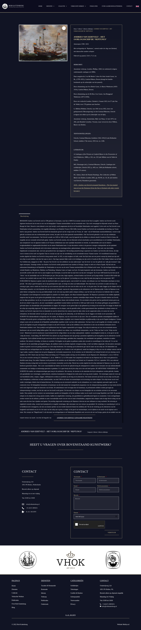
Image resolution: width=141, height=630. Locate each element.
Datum (76, 512)
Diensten (49, 6)
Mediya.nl (126, 624)
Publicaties (94, 6)
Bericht (76, 495)
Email (76, 486)
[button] (64, 28)
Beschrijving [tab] (24, 216)
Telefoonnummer (103, 486)
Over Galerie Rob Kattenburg (112, 6)
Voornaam (77, 476)
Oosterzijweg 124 (27, 482)
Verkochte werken (77, 6)
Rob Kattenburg (22, 624)
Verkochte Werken (18, 596)
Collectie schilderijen (88, 29)
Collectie (61, 6)
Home (40, 6)
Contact (129, 6)
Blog (13, 607)
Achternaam (101, 476)
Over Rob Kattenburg (19, 604)
